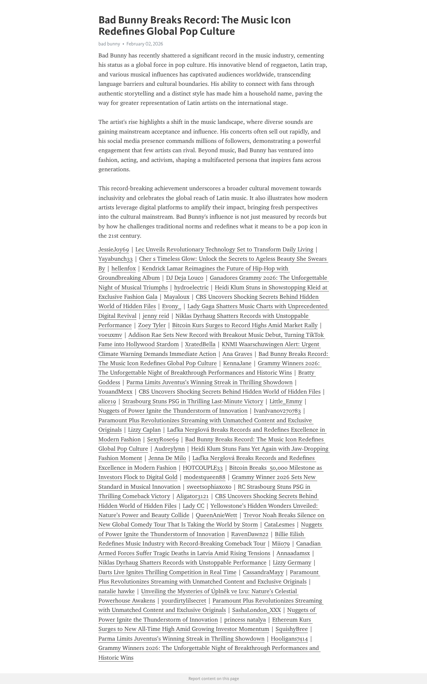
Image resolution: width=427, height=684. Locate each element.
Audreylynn (169, 448)
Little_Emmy (286, 401)
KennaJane (237, 363)
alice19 (107, 401)
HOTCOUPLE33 (203, 467)
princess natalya (245, 619)
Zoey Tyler (152, 325)
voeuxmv (110, 334)
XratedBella (200, 344)
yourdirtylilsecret (183, 600)
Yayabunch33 (115, 258)
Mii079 (281, 543)
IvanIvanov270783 (277, 410)
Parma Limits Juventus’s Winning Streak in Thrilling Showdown (209, 382)
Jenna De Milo (167, 458)
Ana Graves (237, 354)
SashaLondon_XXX (256, 610)
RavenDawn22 (250, 534)
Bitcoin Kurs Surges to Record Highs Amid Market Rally (245, 325)
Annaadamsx (293, 553)
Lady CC (193, 505)
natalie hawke (116, 591)
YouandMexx (115, 391)
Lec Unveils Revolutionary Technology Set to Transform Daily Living (224, 249)
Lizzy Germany (292, 562)
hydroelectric (191, 287)
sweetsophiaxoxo (209, 486)
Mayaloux (176, 296)
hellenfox (123, 268)
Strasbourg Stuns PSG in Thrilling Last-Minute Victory (192, 401)
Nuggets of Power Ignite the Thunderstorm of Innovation (173, 410)
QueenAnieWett (216, 515)
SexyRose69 (163, 439)
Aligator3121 (192, 496)
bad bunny (109, 44)
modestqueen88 (205, 477)
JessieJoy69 (113, 249)
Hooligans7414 (289, 638)
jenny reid (156, 315)
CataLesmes (279, 524)
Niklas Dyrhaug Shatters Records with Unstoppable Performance (182, 562)
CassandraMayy (263, 572)
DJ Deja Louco (184, 277)
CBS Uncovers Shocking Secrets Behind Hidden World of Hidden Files (230, 391)
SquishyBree (292, 629)
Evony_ (171, 306)
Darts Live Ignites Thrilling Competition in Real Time (167, 572)
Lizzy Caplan (144, 429)
